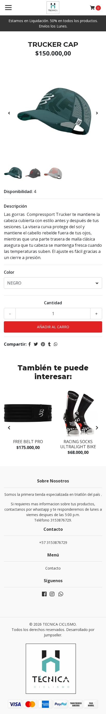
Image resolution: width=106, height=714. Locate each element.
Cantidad (53, 303)
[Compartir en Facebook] (30, 344)
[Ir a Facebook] (44, 595)
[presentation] (9, 113)
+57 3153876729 (53, 542)
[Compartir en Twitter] (36, 344)
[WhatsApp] (60, 595)
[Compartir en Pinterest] (43, 344)
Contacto (53, 568)
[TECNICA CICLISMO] (53, 7)
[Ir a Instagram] (52, 595)
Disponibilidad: (18, 191)
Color (9, 272)
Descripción (15, 206)
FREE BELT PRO (28, 441)
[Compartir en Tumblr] (49, 344)
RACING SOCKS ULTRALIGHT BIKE (78, 444)
